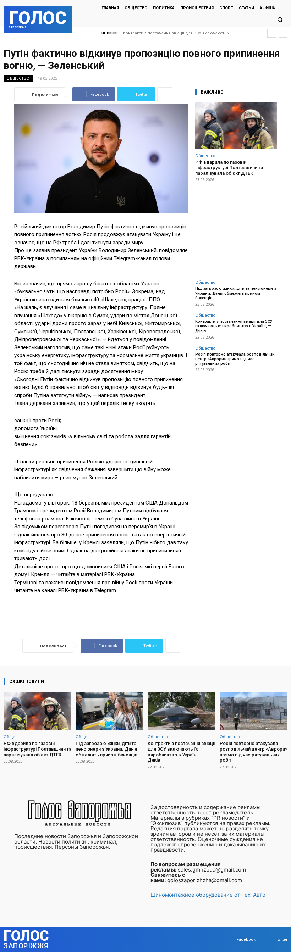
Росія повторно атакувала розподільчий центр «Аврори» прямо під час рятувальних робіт (235, 359)
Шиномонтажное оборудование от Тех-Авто (207, 894)
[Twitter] (268, 939)
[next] (283, 33)
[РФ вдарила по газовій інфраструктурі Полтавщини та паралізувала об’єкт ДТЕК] (236, 125)
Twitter (281, 939)
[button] (280, 19)
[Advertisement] (236, 226)
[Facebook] (230, 939)
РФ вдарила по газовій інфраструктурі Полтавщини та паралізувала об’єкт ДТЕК (229, 168)
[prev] (271, 33)
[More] (164, 94)
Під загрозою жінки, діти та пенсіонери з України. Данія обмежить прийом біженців (235, 293)
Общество (18, 78)
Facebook (246, 939)
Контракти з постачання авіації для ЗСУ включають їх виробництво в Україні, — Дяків (234, 326)
